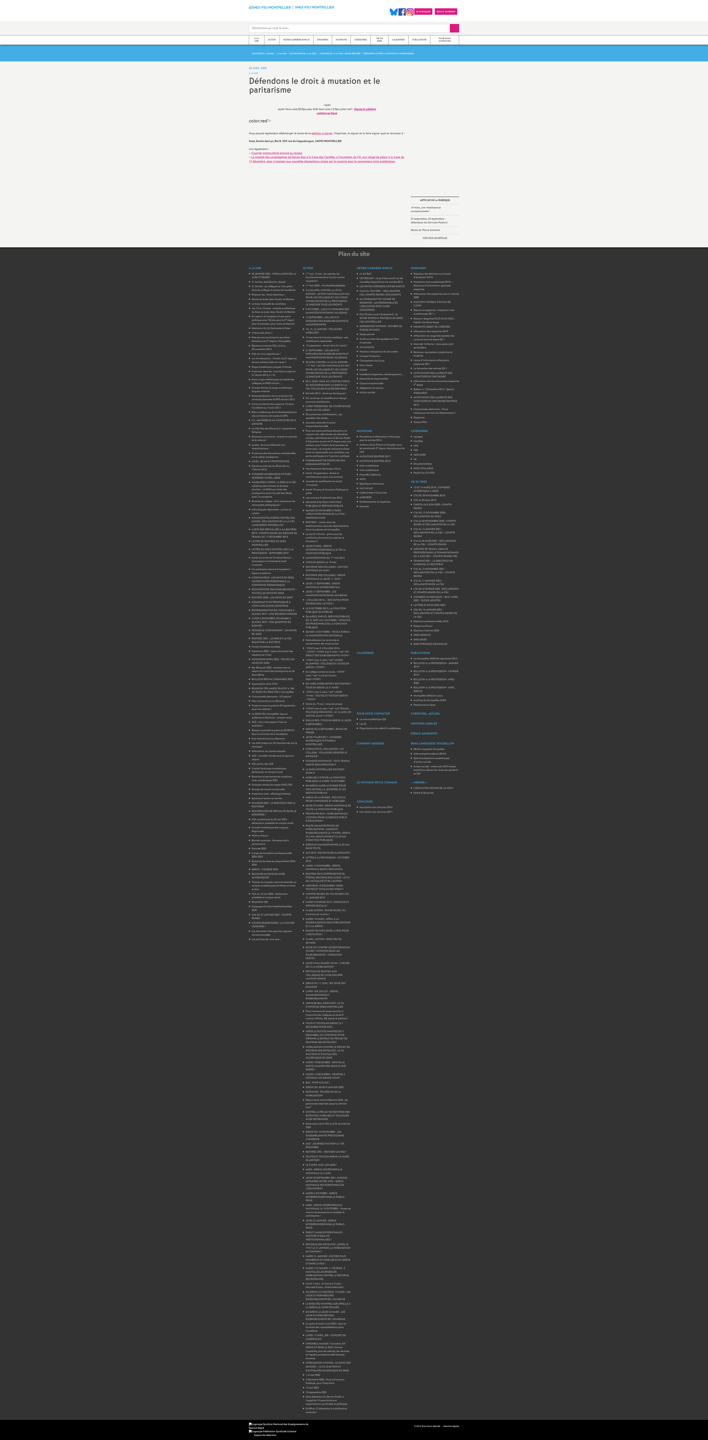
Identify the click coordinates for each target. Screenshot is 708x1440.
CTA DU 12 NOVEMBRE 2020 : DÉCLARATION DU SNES (430, 514)
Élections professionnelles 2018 (431, 621)
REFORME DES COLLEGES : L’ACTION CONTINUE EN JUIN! (327, 569)
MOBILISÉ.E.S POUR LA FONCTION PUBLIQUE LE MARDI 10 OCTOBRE (326, 779)
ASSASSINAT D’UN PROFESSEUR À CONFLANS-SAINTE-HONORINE (271, 604)
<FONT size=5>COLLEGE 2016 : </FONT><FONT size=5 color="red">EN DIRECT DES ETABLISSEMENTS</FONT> (328, 652)
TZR (416, 450)
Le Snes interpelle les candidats (269, 304)
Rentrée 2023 (259, 848)
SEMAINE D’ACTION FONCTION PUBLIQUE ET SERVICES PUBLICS (324, 504)
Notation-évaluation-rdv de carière (379, 352)
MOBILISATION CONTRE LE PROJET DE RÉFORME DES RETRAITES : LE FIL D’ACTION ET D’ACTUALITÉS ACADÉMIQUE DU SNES (328, 1052)
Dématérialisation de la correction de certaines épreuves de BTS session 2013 (273, 398)
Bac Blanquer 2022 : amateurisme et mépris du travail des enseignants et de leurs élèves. (273, 671)
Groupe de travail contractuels (268, 789)
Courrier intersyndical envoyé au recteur (276, 153)
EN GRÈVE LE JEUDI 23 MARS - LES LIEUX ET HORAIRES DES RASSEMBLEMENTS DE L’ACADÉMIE (325, 1315)
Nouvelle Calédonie (370, 475)
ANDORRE (366, 497)
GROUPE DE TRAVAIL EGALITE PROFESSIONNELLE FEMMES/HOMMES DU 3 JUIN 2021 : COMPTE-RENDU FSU (436, 552)
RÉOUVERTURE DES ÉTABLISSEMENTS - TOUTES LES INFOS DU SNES (274, 591)
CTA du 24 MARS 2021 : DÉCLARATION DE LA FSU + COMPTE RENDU (435, 543)
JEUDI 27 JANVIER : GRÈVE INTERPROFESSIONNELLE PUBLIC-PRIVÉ (325, 1224)
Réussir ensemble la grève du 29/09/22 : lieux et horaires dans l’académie (273, 732)
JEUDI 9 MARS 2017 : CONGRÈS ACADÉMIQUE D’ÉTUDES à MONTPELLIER (323, 741)
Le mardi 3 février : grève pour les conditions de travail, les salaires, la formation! (325, 538)
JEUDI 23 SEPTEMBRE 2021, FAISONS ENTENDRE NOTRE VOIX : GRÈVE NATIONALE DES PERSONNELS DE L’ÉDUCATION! (326, 1183)
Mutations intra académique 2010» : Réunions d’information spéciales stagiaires (433, 285)
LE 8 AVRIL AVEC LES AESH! (321, 1165)
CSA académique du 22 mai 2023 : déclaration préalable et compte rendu (273, 821)
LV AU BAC (365, 274)
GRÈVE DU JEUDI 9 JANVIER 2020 (324, 1087)
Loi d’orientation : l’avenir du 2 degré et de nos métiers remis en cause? (274, 360)
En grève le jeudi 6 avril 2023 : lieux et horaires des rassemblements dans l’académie (326, 1327)
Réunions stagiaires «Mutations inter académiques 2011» (434, 312)
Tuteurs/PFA (420, 422)
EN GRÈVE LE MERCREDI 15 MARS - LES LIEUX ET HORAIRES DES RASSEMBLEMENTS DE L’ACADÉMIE (328, 1295)
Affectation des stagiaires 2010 (431, 331)
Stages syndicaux (423, 626)
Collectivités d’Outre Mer (373, 493)
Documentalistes (423, 464)
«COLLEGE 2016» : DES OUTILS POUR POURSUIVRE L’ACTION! (327, 602)
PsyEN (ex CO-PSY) (424, 473)
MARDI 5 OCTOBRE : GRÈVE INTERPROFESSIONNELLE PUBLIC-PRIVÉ (325, 1197)
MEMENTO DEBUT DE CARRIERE (432, 327)
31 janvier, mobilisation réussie (269, 282)
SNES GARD (420, 640)
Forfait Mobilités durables (266, 647)
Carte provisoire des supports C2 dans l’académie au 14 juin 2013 (273, 406)
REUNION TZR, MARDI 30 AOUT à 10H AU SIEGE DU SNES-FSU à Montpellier (273, 690)
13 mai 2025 (312, 1388)
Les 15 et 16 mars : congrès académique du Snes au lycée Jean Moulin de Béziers (273, 310)
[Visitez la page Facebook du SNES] (412, 1426)
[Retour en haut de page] (13, 1426)
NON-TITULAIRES (423, 468)
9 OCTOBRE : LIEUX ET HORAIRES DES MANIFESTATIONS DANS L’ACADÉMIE (327, 311)
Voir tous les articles (435, 237)
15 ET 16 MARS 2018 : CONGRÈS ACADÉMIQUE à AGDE (432, 489)
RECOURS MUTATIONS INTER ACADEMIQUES (268, 876)
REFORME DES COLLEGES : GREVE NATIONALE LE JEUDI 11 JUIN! (326, 577)
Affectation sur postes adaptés (269, 751)
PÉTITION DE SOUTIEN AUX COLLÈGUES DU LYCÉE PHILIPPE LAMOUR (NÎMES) (324, 975)
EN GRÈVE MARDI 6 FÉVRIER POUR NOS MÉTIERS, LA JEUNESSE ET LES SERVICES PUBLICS (326, 789)
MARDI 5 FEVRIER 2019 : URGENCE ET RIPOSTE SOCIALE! (327, 904)
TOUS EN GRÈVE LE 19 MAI (321, 562)
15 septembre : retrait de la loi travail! (326, 346)
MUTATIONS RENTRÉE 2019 (375, 461)
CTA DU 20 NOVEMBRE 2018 (429, 495)
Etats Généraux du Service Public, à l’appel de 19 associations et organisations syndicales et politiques (327, 1400)
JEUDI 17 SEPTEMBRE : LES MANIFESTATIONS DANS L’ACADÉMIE (326, 593)
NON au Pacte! (260, 836)
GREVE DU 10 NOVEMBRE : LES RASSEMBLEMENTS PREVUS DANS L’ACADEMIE (325, 1135)
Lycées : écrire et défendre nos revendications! (268, 447)
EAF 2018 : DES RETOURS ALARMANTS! (328, 853)
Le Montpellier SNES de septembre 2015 (435, 659)
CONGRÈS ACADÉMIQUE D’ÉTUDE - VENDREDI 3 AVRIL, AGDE (272, 476)
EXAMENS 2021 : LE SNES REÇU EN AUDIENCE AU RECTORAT (433, 562)
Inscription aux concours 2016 (376, 807)
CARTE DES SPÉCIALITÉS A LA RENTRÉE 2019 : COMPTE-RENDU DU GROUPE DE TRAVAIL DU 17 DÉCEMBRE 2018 (274, 533)
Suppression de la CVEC (265, 684)
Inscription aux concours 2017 (376, 812)
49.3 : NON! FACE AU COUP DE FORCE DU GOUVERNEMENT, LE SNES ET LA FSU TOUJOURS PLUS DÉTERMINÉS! (328, 385)
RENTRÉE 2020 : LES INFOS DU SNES (272, 597)
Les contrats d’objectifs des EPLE (324, 498)
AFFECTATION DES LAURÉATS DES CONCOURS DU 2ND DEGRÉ (433, 375)
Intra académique (369, 470)
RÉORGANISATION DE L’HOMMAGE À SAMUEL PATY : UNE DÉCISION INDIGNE (274, 612)
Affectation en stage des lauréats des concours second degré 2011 (434, 337)
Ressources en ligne (424, 705)
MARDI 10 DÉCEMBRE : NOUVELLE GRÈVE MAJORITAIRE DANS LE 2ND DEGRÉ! (326, 1066)
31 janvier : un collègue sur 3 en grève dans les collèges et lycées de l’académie (274, 288)
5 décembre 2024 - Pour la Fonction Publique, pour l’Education (325, 1381)
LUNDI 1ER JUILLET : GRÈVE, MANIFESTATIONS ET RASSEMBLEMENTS (322, 995)
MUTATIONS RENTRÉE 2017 (375, 456)
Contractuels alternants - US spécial (271, 697)
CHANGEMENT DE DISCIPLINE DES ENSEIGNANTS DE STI (325, 462)
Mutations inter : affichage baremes (271, 794)
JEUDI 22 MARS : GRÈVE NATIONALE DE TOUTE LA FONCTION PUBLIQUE (328, 807)
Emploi (363, 370)
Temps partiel (367, 334)
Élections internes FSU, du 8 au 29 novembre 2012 (269, 347)
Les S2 (363, 724)
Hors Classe (366, 365)
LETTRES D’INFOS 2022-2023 (429, 605)
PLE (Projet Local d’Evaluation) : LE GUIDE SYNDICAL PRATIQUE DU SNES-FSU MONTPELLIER (381, 318)
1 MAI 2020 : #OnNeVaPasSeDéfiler (326, 286)
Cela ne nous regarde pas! (266, 354)
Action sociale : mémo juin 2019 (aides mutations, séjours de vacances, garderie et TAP (436, 770)
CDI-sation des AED (262, 764)
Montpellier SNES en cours (428, 696)
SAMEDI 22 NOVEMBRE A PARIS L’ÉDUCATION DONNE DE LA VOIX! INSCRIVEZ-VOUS (326, 514)
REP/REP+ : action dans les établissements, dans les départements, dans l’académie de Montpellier (327, 526)
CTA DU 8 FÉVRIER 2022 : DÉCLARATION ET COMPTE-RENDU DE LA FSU (436, 590)
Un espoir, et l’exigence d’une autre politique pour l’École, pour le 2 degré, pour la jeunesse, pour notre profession (273, 320)
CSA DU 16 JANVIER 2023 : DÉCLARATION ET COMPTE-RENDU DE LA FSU (435, 613)
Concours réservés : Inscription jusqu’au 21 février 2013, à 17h (274, 373)
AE (415, 459)
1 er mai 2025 (313, 1375)
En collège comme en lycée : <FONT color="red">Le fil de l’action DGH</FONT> (325, 675)
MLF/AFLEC (366, 488)
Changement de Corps (372, 361)
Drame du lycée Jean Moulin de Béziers (273, 299)
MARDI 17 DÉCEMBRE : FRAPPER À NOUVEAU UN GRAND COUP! (325, 1076)
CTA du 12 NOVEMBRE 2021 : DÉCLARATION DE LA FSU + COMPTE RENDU (434, 572)
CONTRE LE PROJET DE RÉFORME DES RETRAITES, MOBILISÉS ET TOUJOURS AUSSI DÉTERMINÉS (328, 1115)
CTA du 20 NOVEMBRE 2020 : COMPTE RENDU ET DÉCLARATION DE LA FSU (435, 523)
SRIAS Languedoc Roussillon (429, 749)
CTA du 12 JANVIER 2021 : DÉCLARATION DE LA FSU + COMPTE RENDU (434, 533)
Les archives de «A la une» (266, 939)
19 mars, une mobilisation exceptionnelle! (426, 209)
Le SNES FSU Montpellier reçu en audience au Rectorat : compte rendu (272, 716)
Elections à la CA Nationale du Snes (271, 328)
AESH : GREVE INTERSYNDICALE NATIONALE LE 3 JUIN (324, 1171)
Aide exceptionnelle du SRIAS (430, 754)
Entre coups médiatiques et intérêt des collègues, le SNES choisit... (273, 381)
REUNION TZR (260, 902)
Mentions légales (451, 1426)
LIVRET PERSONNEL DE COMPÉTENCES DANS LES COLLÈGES (328, 408)
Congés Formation (370, 356)
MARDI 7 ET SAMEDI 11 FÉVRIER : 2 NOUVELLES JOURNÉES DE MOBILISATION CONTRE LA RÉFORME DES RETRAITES (327, 1274)
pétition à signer (321, 134)
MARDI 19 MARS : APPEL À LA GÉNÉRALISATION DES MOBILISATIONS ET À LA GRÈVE (328, 922)
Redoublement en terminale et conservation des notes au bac (322, 642)
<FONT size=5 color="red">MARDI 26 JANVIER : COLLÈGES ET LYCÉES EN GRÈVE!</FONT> (327, 663)
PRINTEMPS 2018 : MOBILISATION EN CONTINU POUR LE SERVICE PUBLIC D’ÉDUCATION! (327, 817)
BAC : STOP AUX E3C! (318, 1083)
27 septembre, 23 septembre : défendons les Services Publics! (429, 220)
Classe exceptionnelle (371, 383)
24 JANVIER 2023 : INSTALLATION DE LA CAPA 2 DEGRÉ (274, 275)
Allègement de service (372, 388)
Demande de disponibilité (374, 379)
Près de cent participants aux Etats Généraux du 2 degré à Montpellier (271, 339)
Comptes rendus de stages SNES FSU (272, 785)
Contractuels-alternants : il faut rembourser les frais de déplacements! (435, 411)
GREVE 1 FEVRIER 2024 (265, 869)
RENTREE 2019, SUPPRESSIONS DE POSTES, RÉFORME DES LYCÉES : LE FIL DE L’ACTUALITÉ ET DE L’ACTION (328, 877)
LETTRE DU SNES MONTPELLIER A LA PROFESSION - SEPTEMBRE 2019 (273, 551)
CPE (416, 446)
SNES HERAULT (422, 635)
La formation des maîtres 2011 (430, 368)
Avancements (367, 347)
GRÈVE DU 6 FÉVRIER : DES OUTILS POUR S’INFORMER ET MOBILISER (326, 799)
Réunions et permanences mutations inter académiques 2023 (272, 778)
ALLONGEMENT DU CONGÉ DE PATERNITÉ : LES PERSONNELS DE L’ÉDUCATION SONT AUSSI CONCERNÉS (379, 305)
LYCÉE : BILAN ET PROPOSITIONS (270, 461)
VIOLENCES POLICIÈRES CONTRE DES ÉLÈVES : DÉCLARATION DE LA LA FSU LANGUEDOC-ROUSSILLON (273, 521)
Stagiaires (419, 417)
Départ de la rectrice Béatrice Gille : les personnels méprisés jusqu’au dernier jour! (327, 1103)
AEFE (363, 479)
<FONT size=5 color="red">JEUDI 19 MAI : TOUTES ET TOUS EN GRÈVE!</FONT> (327, 695)
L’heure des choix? (262, 333)
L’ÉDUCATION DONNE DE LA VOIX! (433, 788)
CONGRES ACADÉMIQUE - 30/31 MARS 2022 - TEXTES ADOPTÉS (436, 599)
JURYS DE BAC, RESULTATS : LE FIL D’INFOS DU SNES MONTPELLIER (325, 1005)
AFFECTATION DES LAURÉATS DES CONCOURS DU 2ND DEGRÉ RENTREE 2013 (435, 401)
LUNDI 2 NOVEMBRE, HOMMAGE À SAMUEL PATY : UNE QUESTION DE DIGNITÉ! (271, 622)
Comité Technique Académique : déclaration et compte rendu (269, 770)
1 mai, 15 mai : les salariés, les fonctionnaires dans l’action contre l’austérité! (325, 277)
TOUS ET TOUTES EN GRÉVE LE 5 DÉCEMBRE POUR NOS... (324, 1025)
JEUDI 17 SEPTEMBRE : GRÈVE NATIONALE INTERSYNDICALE (323, 585)
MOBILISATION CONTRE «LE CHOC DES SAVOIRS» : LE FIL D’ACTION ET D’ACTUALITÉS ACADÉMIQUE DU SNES (328, 1366)
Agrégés (418, 437)
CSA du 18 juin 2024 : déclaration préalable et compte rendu (270, 896)
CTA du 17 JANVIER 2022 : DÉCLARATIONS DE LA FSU (429, 582)
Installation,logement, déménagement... (382, 374)
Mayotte (364, 506)
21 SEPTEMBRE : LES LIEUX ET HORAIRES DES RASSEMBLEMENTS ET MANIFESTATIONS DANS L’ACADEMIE (327, 354)
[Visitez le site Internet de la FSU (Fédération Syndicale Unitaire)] (272, 1431)
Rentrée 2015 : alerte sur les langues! (326, 393)
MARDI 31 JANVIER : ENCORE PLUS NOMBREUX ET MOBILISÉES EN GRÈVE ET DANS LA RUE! (328, 1260)
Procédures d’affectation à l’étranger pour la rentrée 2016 (380, 438)
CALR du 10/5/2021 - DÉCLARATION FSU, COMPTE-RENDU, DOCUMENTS (380, 293)
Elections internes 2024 (426, 630)
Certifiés (418, 441)
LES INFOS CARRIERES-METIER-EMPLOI (382, 286)
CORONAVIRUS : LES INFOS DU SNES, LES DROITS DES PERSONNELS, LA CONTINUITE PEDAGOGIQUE (273, 581)
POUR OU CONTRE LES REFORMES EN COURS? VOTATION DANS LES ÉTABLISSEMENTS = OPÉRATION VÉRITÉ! (328, 953)
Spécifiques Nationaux (372, 484)
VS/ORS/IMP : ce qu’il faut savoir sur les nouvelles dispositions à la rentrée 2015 (381, 280)
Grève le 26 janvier (424, 793)
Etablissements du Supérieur (375, 502)
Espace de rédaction (265, 1435)
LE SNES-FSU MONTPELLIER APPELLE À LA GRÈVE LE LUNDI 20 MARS (328, 1305)
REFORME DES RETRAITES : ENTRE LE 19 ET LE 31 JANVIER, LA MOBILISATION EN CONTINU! (328, 1248)
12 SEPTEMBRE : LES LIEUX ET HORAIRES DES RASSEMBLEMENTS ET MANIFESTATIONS (327, 321)
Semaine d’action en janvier (267, 798)
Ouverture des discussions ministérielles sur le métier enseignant (274, 455)
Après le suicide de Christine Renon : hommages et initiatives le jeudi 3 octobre (272, 561)
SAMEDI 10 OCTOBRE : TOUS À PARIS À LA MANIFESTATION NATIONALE (328, 633)
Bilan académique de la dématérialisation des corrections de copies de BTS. (274, 414)
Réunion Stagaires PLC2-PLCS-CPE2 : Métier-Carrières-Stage (434, 320)
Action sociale (367, 392)
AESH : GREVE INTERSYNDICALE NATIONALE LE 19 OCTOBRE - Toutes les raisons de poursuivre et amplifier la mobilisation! (328, 1211)
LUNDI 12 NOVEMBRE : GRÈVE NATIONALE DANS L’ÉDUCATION (324, 867)
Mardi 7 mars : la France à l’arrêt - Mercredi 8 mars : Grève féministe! (325, 1285)
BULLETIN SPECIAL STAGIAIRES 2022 (272, 679)
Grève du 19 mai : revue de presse (324, 704)
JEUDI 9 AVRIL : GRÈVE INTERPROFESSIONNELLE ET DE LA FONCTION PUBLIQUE (326, 549)
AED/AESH (420, 455)
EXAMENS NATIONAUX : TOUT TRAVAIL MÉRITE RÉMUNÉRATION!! (328, 763)
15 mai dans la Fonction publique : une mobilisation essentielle (327, 339)
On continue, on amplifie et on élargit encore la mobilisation (326, 400)
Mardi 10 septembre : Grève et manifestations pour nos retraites (324, 475)
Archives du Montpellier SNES (430, 700)
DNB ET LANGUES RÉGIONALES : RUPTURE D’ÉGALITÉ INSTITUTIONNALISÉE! (324, 1236)
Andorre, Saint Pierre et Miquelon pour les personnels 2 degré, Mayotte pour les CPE (382, 448)
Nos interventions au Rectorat (268, 701)
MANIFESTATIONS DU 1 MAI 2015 (325, 558)
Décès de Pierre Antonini (425, 230)
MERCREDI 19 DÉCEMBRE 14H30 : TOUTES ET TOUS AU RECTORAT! (325, 887)
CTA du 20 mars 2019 (425, 500)
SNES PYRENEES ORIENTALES (430, 644)
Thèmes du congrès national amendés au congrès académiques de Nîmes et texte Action (274, 886)
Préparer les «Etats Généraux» (268, 295)
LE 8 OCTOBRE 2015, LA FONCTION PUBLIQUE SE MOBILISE (326, 610)
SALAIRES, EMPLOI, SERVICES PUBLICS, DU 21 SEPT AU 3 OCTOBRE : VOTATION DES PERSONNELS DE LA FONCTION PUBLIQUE (328, 622)
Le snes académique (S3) (373, 719)
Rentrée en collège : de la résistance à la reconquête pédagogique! (273, 503)
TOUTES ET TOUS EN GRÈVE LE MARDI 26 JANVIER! (327, 1158)
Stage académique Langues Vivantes (271, 367)
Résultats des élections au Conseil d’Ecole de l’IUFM (432, 275)
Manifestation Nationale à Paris (323, 469)
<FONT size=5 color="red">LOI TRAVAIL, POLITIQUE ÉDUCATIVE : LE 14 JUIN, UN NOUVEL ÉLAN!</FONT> (328, 712)
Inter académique (369, 466)
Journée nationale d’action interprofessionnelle (321, 424)
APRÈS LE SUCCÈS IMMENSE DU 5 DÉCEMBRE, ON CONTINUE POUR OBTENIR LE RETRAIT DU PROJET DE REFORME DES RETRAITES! (326, 1037)
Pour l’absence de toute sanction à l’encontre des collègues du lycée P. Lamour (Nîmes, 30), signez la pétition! (327, 1015)
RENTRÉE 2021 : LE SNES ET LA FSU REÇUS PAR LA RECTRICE (271, 640)
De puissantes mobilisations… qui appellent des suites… (324, 416)
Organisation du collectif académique (380, 728)
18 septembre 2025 (316, 1392)
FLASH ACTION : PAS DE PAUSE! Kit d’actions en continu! (326, 912)
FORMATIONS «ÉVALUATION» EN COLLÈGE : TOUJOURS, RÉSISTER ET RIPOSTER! (326, 752)
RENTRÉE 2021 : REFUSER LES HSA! (326, 1152)
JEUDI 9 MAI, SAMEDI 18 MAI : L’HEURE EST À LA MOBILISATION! (328, 965)
